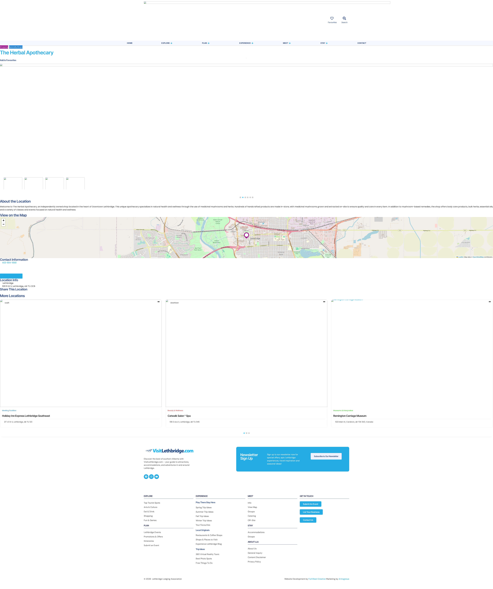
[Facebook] (146, 476)
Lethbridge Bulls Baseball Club (350, 415)
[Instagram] (151, 476)
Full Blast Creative (317, 579)
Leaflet (460, 257)
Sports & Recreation (341, 410)
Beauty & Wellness (9, 410)
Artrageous (344, 579)
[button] (240, 197)
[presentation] (5, 183)
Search (344, 22)
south (338, 303)
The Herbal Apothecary (27, 52)
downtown (9, 303)
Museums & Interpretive (177, 410)
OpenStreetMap (478, 257)
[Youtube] (156, 476)
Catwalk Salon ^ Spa (13, 415)
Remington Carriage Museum (184, 415)
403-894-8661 (9, 262)
